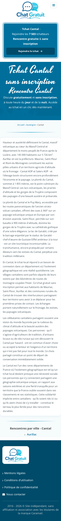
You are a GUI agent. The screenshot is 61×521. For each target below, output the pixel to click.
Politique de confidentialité (21, 487)
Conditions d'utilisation (18, 480)
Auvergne (31, 124)
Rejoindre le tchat (28, 51)
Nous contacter (15, 494)
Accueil (20, 124)
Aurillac (32, 434)
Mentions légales (14, 473)
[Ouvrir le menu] (53, 5)
